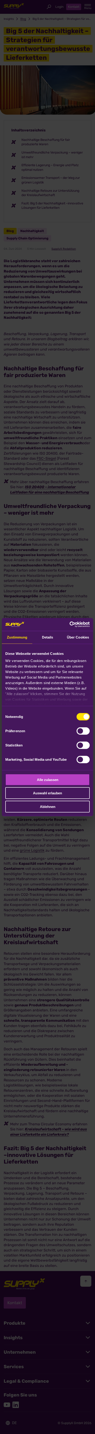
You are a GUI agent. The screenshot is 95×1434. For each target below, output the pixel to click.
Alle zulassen (47, 779)
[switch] (83, 730)
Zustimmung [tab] (17, 637)
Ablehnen (47, 806)
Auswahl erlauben (47, 793)
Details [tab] (47, 637)
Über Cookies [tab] (78, 637)
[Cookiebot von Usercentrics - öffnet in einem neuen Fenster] (69, 624)
